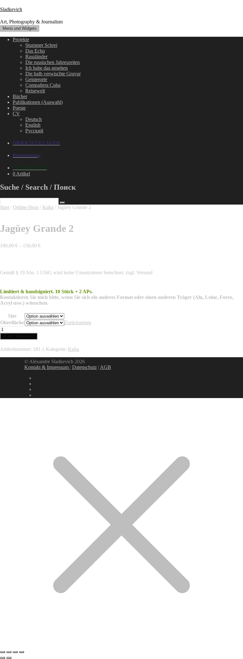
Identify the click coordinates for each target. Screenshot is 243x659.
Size (12, 316)
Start (4, 207)
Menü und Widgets (20, 28)
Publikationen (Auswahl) (38, 102)
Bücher (20, 96)
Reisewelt (35, 90)
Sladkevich (11, 9)
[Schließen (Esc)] (21, 652)
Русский (34, 130)
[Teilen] (15, 652)
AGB (105, 367)
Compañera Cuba (42, 85)
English (32, 125)
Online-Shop (26, 207)
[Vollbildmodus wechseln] (8, 652)
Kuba (47, 207)
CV (16, 113)
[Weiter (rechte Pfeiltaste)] (8, 658)
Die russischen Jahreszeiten (52, 62)
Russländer (36, 56)
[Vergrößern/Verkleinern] (2, 652)
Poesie (19, 108)
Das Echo (35, 51)
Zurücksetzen (77, 322)
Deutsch (33, 119)
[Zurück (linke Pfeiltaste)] (2, 658)
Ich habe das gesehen (46, 68)
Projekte (21, 39)
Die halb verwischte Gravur (53, 73)
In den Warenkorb (19, 336)
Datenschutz (84, 367)
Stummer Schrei (41, 45)
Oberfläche (12, 322)
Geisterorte (36, 79)
